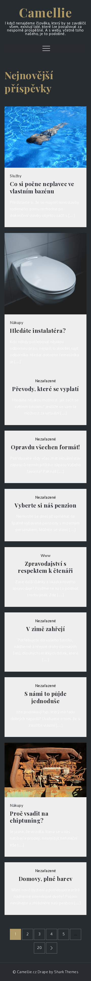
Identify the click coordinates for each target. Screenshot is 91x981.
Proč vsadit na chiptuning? (29, 817)
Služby (15, 175)
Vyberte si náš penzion (45, 505)
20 (39, 947)
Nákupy (16, 322)
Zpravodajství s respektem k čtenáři (45, 567)
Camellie (45, 12)
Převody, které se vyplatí (45, 389)
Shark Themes (66, 972)
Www (46, 555)
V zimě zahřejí (45, 629)
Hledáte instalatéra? (38, 330)
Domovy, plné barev (46, 878)
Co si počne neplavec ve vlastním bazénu (42, 187)
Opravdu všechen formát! (45, 447)
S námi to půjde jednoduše (46, 697)
